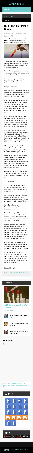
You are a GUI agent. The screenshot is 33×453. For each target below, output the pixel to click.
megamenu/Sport (19, 412)
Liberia (7, 274)
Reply (15, 33)
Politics (8, 412)
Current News (12, 272)
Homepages (25, 412)
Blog (8, 400)
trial (10, 274)
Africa (12, 16)
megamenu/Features (25, 406)
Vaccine (14, 274)
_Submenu (19, 400)
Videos (13, 400)
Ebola (17, 272)
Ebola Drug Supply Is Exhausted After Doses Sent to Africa (19, 332)
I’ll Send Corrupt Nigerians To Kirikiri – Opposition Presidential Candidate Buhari (15, 385)
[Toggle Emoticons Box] (3, 344)
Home (5, 16)
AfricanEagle (16, 4)
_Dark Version (13, 417)
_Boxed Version (25, 417)
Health (21, 272)
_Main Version (8, 417)
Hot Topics (25, 272)
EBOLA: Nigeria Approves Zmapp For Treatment (15, 306)
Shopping (13, 412)
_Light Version (19, 417)
